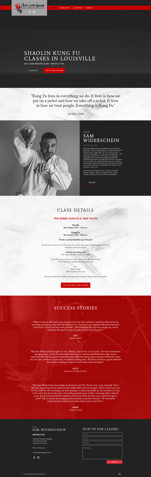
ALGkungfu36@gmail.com (42, 452)
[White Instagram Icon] (33, 12)
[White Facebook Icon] (29, 12)
